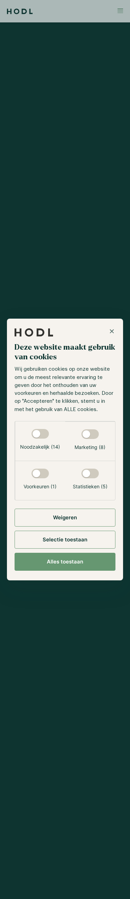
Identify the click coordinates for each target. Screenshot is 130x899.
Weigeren (65, 517)
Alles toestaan (65, 561)
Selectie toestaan (65, 539)
